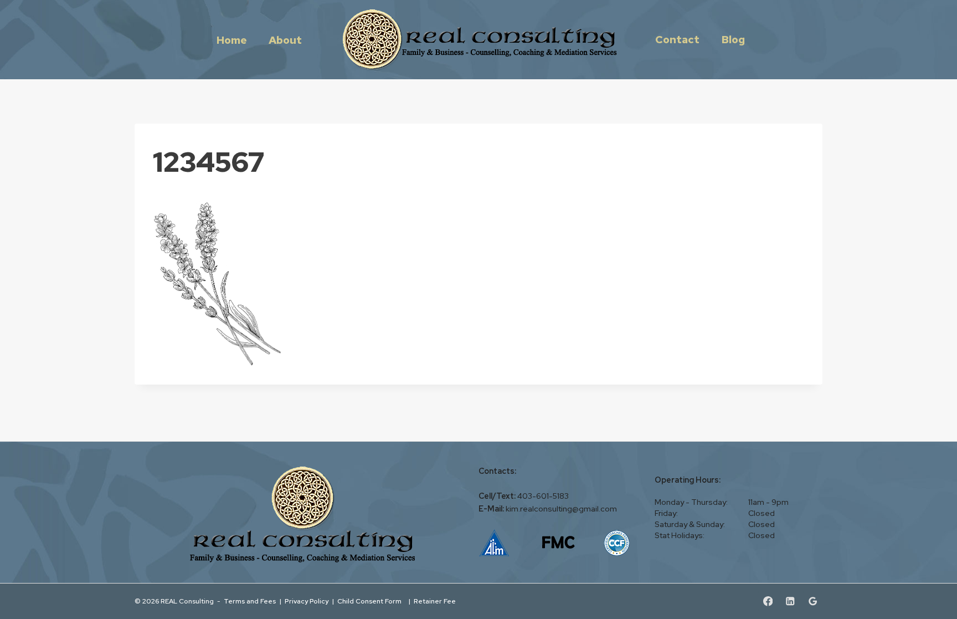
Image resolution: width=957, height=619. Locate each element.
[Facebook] (768, 601)
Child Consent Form (371, 601)
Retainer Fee (435, 601)
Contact (677, 39)
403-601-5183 (543, 496)
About (285, 39)
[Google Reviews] (812, 601)
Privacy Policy (306, 601)
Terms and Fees (250, 601)
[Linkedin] (790, 601)
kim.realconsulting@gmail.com (561, 509)
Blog (733, 39)
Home (232, 39)
